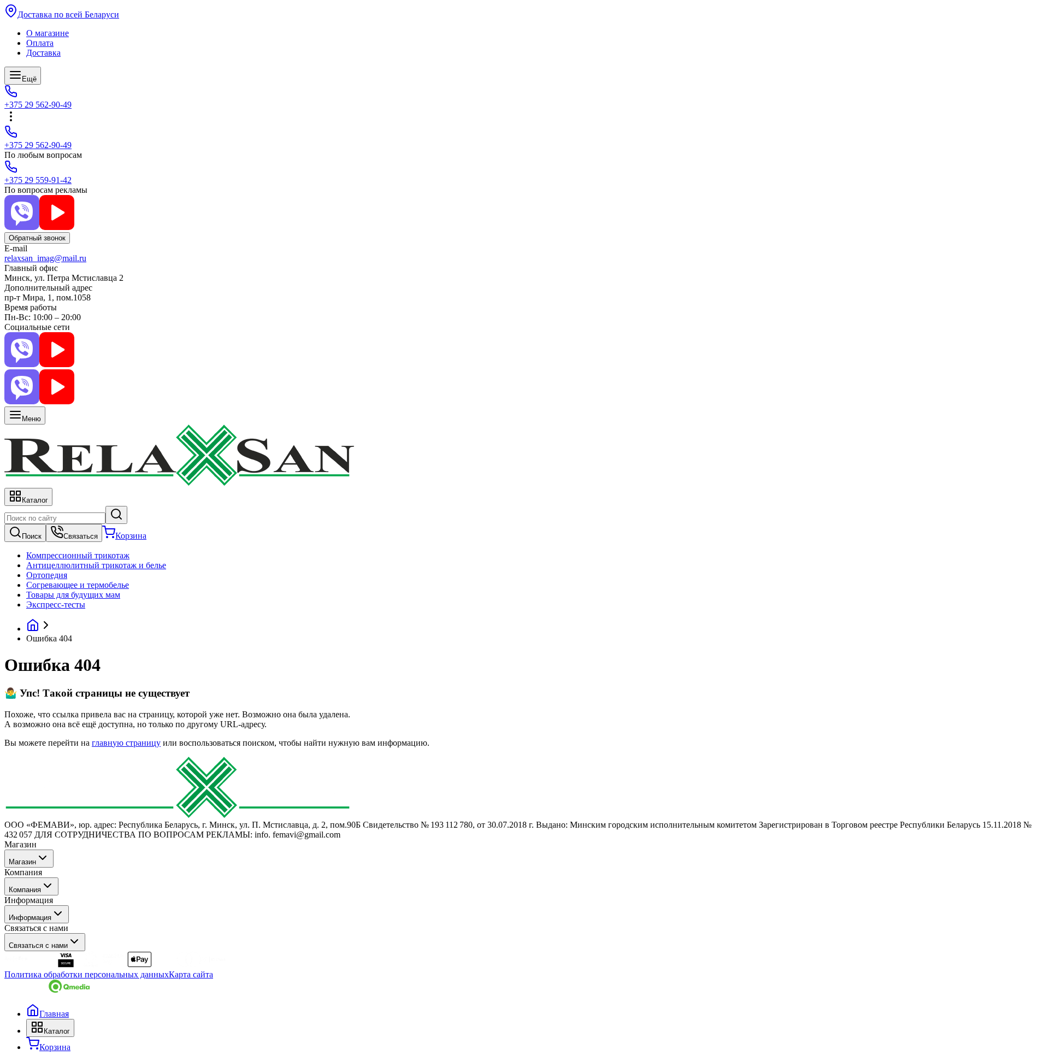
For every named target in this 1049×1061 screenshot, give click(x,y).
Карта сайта (191, 974)
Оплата (40, 43)
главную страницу (126, 742)
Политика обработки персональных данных (86, 974)
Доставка (43, 52)
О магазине (47, 33)
